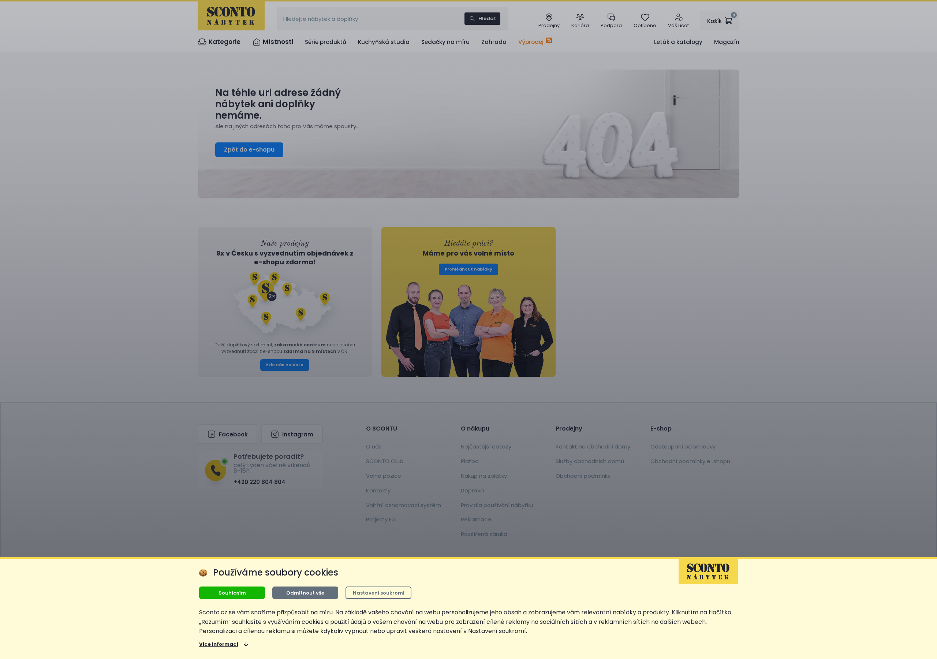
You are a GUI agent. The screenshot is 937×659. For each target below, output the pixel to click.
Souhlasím (232, 592)
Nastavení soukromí (378, 592)
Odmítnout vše (305, 592)
